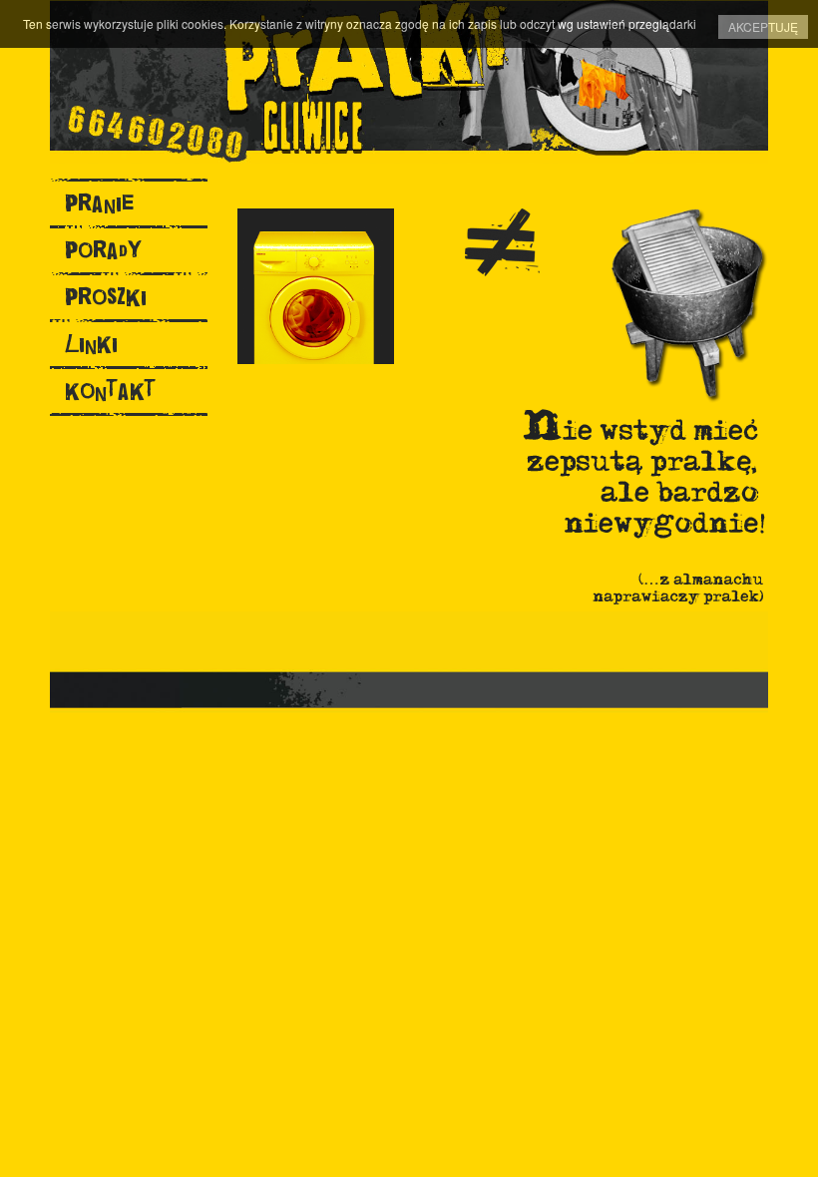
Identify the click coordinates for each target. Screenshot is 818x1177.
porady (103, 249)
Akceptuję (763, 26)
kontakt (110, 390)
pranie (99, 203)
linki (91, 343)
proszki (106, 296)
